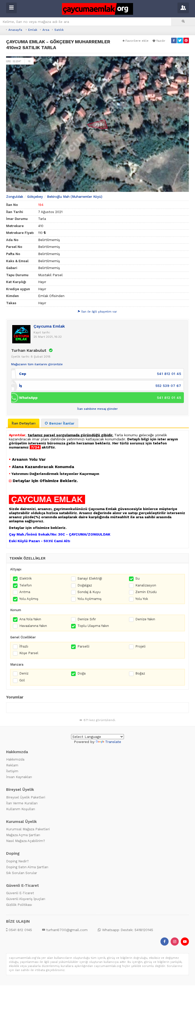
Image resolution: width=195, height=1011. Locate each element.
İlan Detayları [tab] (24, 423)
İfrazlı (23, 646)
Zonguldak (14, 197)
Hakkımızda (15, 759)
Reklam (12, 765)
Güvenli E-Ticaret (20, 893)
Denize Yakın (145, 619)
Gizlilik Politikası (19, 905)
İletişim (12, 771)
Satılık (59, 30)
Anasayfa (15, 30)
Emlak (32, 30)
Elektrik (25, 578)
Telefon (25, 585)
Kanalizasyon (145, 585)
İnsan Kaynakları (19, 777)
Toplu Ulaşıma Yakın (93, 626)
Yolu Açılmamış (89, 599)
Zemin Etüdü (146, 592)
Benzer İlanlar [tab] (61, 423)
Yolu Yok (141, 599)
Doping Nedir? (17, 861)
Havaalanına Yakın (33, 626)
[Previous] (8, 125)
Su (137, 578)
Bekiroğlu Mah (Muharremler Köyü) (74, 197)
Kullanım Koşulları (20, 809)
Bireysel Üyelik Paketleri (25, 797)
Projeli (140, 646)
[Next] (186, 125)
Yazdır (160, 41)
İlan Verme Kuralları (22, 803)
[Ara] (183, 21)
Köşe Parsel (28, 653)
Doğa (81, 673)
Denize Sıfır (86, 619)
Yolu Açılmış (28, 599)
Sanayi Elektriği (89, 578)
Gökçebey (35, 197)
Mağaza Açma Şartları (23, 835)
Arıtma (24, 592)
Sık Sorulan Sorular (21, 873)
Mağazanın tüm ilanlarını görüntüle (37, 364)
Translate (113, 742)
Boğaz (140, 673)
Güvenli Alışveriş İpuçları (25, 899)
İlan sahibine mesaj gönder (97, 409)
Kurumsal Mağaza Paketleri (28, 829)
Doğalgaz (84, 585)
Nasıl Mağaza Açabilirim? (25, 841)
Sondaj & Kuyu (89, 592)
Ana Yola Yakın (30, 619)
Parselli (83, 646)
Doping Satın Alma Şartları (27, 867)
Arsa (45, 30)
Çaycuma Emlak (49, 326)
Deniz (23, 673)
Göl (22, 680)
